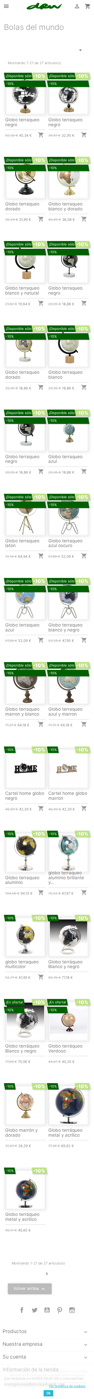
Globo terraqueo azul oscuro (65, 543)
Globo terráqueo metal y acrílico (65, 1133)
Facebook (22, 1310)
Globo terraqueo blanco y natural (22, 290)
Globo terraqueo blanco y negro (65, 627)
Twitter (34, 1310)
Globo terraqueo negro (22, 122)
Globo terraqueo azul (65, 459)
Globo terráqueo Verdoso (65, 1048)
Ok (48, 1393)
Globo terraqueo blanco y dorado (65, 206)
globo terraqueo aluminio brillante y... (66, 877)
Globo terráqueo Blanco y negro (65, 964)
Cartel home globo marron (67, 796)
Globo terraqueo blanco (65, 375)
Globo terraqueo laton (22, 543)
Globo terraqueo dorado (22, 206)
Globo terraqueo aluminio (22, 880)
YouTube (47, 1310)
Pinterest (59, 1310)
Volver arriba (29, 1289)
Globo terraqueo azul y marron (65, 712)
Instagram (72, 1310)
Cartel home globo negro (24, 796)
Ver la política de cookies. (67, 1386)
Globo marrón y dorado (21, 1133)
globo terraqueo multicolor (22, 964)
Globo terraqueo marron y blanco (22, 712)
